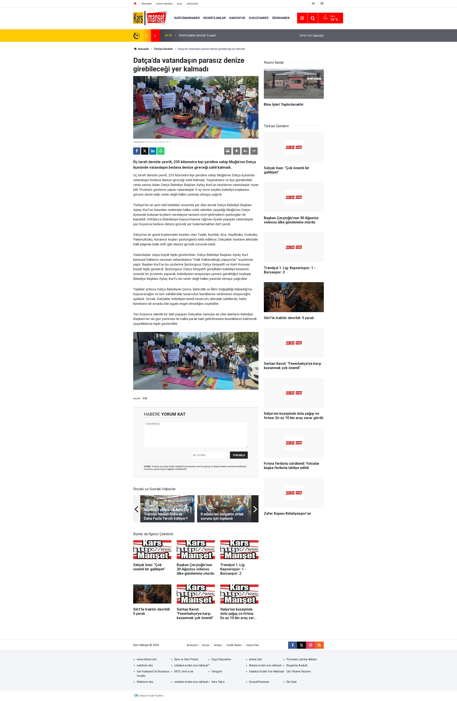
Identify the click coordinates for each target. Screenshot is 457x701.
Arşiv (179, 3)
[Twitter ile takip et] (301, 645)
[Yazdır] (227, 151)
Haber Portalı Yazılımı (151, 695)
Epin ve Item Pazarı (186, 659)
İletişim (218, 645)
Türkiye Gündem (163, 48)
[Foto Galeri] (322, 3)
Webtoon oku (145, 682)
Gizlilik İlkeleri (234, 645)
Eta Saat (291, 682)
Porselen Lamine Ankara (301, 659)
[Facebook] (136, 151)
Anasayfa (143, 48)
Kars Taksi (218, 682)
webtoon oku (145, 665)
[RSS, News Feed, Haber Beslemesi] (319, 645)
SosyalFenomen (259, 682)
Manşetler (147, 3)
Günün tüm (311, 35)
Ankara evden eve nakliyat (265, 665)
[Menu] (302, 18)
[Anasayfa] (135, 3)
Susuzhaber (258, 18)
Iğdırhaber (281, 18)
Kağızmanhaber (187, 18)
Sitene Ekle (192, 3)
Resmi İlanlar (214, 18)
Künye (205, 645)
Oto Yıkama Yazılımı (298, 671)
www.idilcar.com (147, 659)
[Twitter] (144, 151)
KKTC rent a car (183, 671)
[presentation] (146, 35)
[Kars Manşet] (150, 17)
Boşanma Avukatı (297, 665)
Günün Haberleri (164, 3)
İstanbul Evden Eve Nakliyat (266, 671)
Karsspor (237, 18)
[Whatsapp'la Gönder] (160, 151)
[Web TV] (313, 3)
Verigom (217, 671)
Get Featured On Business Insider (153, 673)
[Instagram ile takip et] (310, 645)
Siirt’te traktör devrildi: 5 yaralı (197, 35)
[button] (236, 151)
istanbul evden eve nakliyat (191, 665)
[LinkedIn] (152, 151)
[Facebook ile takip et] (292, 645)
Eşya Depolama (221, 659)
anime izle (255, 659)
